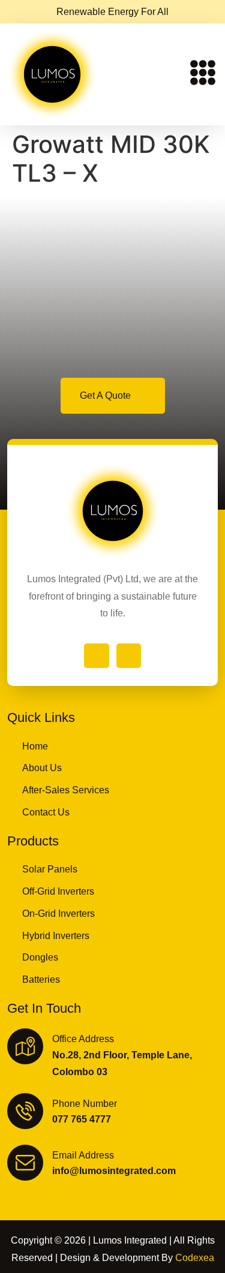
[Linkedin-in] (129, 656)
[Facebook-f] (96, 656)
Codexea (194, 1258)
